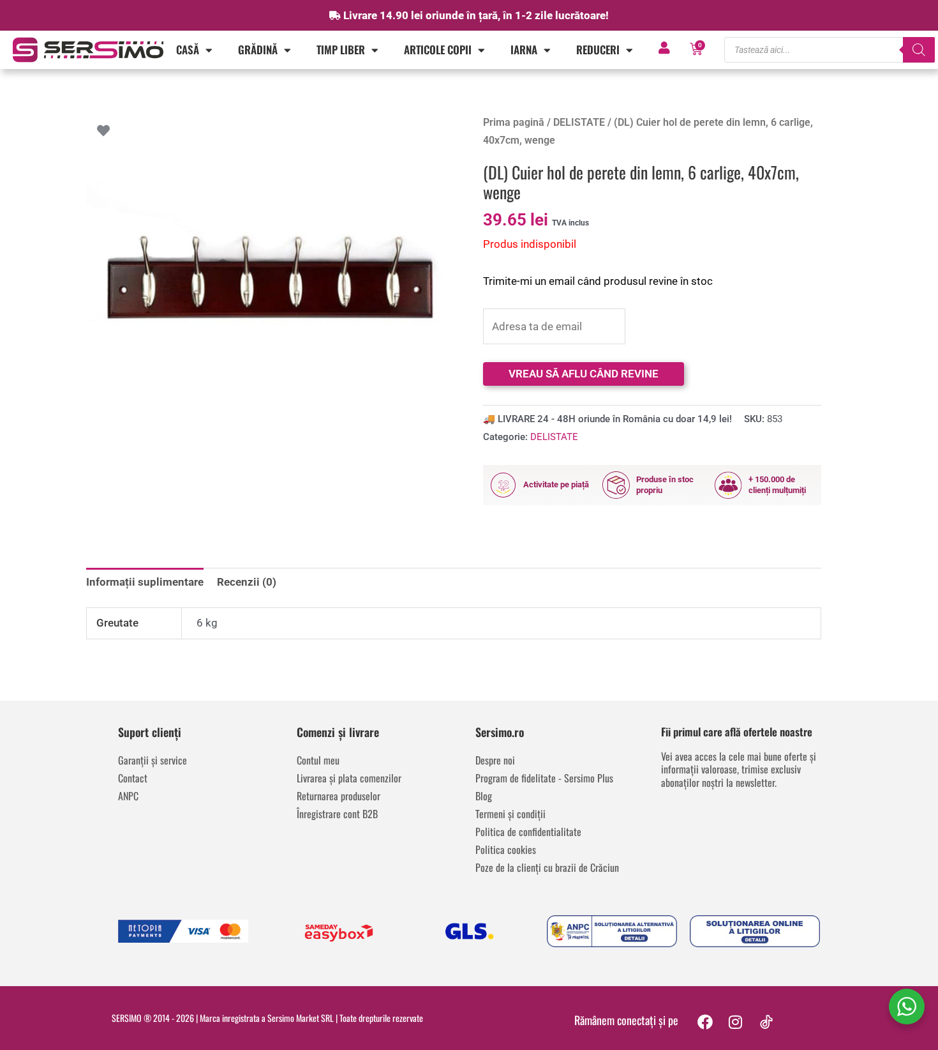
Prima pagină (513, 122)
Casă (187, 49)
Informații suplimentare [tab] (145, 581)
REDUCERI (598, 49)
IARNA (523, 49)
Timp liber (340, 49)
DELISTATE (579, 122)
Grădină (258, 49)
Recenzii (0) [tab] (246, 581)
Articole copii (438, 49)
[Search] (919, 50)
